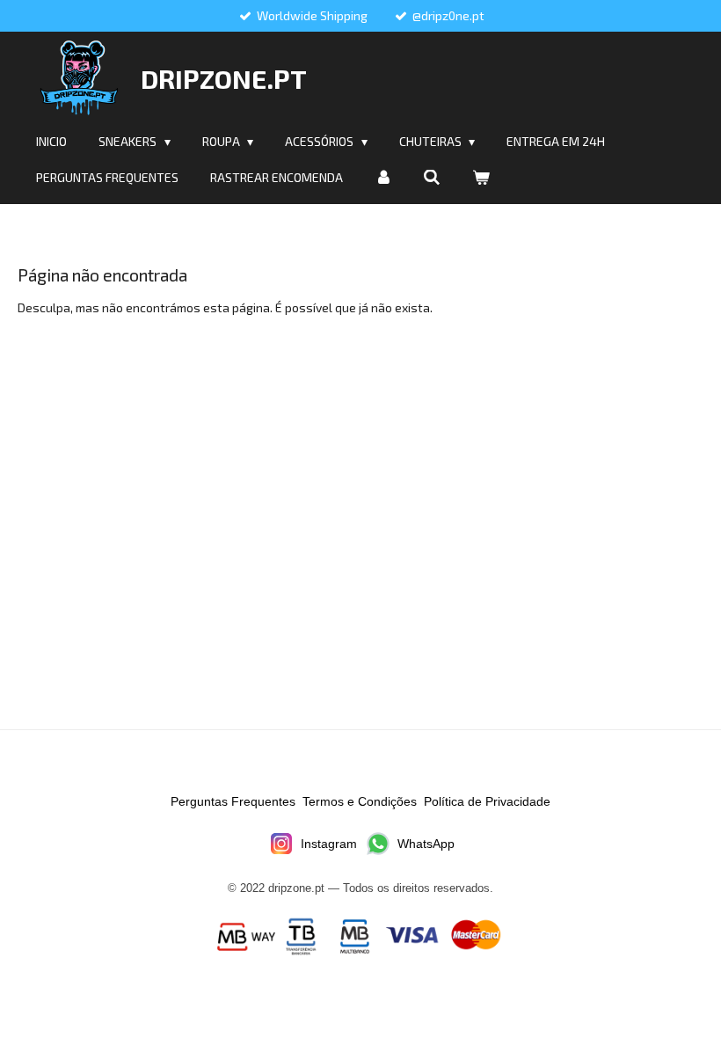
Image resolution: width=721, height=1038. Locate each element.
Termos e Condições (359, 801)
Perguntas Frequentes (233, 801)
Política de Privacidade (487, 801)
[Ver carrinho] (481, 177)
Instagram (329, 844)
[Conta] (383, 177)
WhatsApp (426, 844)
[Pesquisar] (432, 177)
